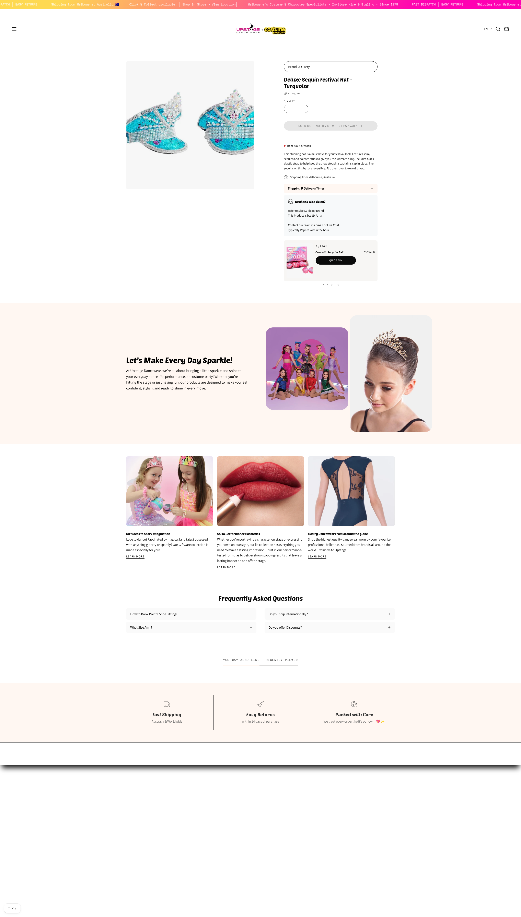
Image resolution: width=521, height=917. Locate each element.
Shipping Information (326, 789)
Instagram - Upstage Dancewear (148, 824)
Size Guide (133, 789)
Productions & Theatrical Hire (239, 810)
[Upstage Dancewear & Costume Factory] (260, 29)
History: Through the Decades (239, 789)
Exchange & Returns (324, 796)
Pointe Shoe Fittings (140, 796)
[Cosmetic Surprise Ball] (300, 260)
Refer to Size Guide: (300, 211)
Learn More (135, 556)
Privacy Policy (320, 810)
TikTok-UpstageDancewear (144, 831)
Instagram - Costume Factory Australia (245, 824)
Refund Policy (320, 803)
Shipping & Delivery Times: (306, 188)
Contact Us (318, 824)
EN (486, 29)
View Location (255, 4)
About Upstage (136, 817)
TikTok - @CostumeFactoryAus (239, 831)
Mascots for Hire (229, 803)
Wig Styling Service (231, 817)
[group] (260, 513)
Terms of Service (322, 817)
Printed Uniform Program (144, 803)
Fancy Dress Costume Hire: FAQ (240, 796)
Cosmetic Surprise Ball (329, 252)
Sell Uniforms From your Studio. (148, 810)
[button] (498, 29)
